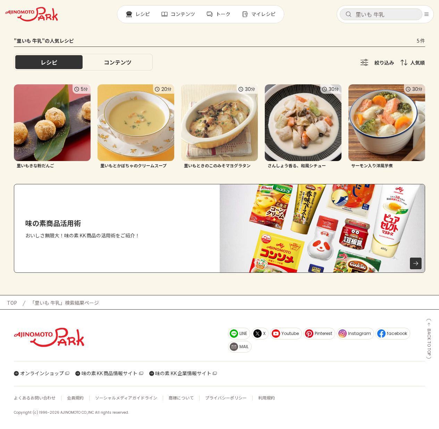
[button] (381, 14)
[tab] (117, 62)
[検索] (348, 14)
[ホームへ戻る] (31, 14)
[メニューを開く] (426, 14)
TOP (12, 302)
